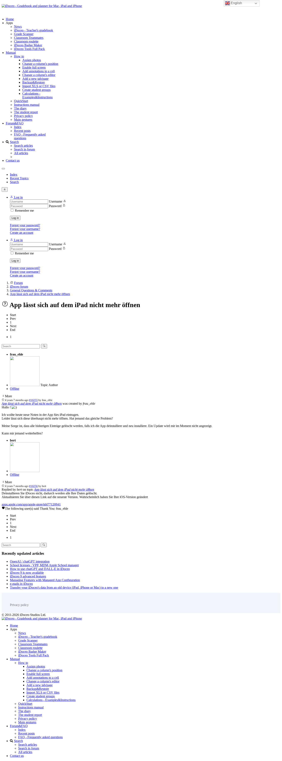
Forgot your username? (25, 229)
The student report (26, 112)
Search (14, 142)
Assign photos (31, 60)
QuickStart (21, 101)
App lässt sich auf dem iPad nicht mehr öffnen (32, 403)
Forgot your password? (25, 225)
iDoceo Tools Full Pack (29, 49)
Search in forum (24, 149)
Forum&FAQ (15, 123)
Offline (14, 388)
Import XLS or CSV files (38, 86)
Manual (11, 52)
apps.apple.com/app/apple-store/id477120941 (31, 504)
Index (17, 127)
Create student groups (36, 90)
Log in (15, 217)
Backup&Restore (33, 82)
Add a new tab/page (35, 78)
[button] (16, 197)
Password (55, 206)
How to (19, 56)
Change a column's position (40, 64)
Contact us (13, 160)
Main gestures (23, 119)
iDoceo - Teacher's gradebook (33, 30)
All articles (21, 153)
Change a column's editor (38, 75)
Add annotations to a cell (38, 71)
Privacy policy (23, 116)
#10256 (33, 486)
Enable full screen (34, 67)
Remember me (24, 210)
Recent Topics (19, 178)
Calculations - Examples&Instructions (37, 95)
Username (55, 201)
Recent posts (22, 130)
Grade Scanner (23, 34)
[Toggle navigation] (3, 168)
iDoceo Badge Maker (28, 45)
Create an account (21, 232)
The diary (20, 108)
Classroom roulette (26, 41)
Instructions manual (26, 104)
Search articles (23, 145)
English (236, 3)
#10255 (33, 400)
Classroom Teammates (28, 37)
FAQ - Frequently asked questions (40, 737)
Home (10, 19)
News (18, 26)
